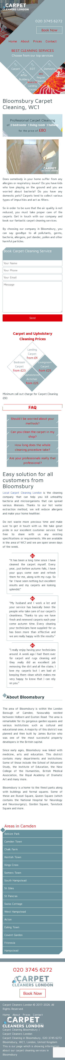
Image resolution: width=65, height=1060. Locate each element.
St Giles (9, 888)
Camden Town (13, 841)
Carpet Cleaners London (17, 1004)
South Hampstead (15, 880)
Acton (8, 919)
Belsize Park (12, 833)
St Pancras (11, 896)
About (25, 41)
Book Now (49, 30)
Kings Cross (11, 864)
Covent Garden (13, 934)
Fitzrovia (9, 942)
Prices (37, 41)
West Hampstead (15, 911)
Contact (51, 41)
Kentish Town (12, 857)
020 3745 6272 (48, 21)
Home (12, 41)
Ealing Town (11, 927)
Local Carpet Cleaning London (22, 492)
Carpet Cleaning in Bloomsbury (22, 1037)
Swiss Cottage (13, 903)
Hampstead (11, 950)
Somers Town (12, 872)
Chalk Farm (11, 849)
